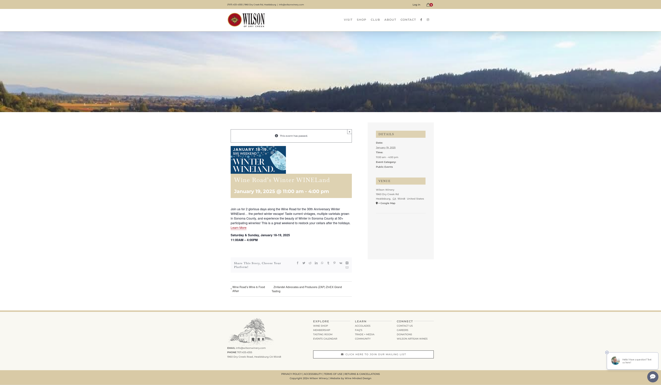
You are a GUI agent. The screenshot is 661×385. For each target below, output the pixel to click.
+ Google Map (386, 203)
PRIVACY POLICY (291, 374)
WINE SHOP (320, 325)
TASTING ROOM (322, 334)
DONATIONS (404, 334)
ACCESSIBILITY (313, 374)
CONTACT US (405, 325)
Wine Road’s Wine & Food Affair (248, 289)
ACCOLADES (362, 325)
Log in (416, 4)
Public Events (384, 166)
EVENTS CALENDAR (325, 338)
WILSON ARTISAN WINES (412, 338)
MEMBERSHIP (321, 330)
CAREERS (402, 330)
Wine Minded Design (358, 378)
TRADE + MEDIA (364, 334)
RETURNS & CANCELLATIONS (362, 374)
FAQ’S (358, 330)
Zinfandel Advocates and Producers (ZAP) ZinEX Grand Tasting (307, 289)
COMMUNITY (363, 338)
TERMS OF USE (333, 374)
